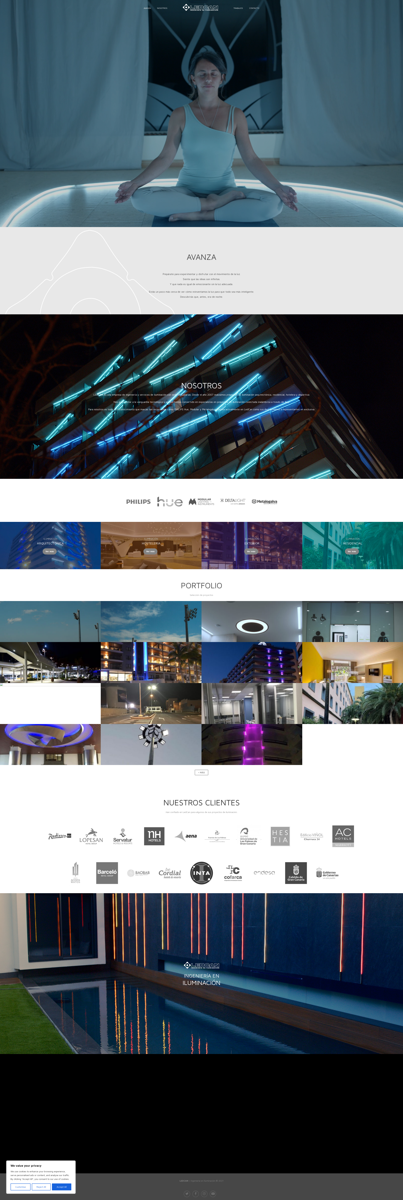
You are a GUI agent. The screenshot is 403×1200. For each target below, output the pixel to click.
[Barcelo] (107, 890)
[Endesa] (264, 890)
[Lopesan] (91, 853)
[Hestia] (280, 853)
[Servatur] (123, 853)
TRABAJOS (238, 8)
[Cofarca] (233, 890)
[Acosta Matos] (75, 890)
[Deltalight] (233, 518)
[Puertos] (217, 853)
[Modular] (201, 509)
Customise (20, 1186)
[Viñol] (311, 853)
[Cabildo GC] (296, 890)
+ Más (201, 772)
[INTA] (201, 890)
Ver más (49, 551)
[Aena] (186, 853)
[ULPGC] (248, 853)
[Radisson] (60, 853)
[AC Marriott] (343, 853)
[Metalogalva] (264, 508)
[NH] (154, 853)
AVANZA (147, 8)
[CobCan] (327, 890)
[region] (41, 1177)
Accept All (62, 1186)
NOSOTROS (162, 8)
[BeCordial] (170, 890)
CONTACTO (254, 8)
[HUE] (170, 511)
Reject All (41, 1186)
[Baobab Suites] (138, 890)
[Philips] (138, 513)
